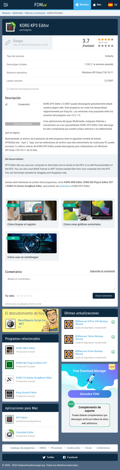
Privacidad (56, 448)
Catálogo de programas (22, 448)
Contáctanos (103, 448)
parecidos (65, 186)
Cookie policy (73, 448)
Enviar (88, 448)
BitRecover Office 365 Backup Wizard (91, 322)
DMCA (43, 448)
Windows (6, 13)
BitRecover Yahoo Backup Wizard (89, 337)
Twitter (50, 457)
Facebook (72, 457)
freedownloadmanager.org (31, 465)
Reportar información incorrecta (24, 89)
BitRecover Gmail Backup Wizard (89, 352)
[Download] (113, 322)
